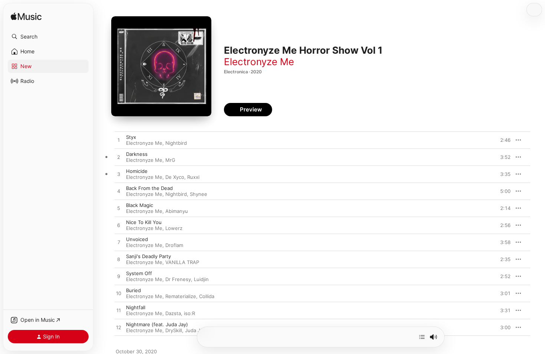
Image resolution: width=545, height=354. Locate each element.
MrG (170, 160)
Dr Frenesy (178, 279)
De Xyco (174, 177)
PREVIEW (502, 140)
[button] (48, 36)
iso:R (189, 313)
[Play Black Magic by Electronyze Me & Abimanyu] (118, 208)
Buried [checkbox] (133, 290)
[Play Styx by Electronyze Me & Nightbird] (118, 140)
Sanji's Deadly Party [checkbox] (148, 256)
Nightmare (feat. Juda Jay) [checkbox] (157, 324)
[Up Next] (421, 337)
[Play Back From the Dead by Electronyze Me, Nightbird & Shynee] (118, 191)
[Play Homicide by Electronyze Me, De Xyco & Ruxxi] (118, 174)
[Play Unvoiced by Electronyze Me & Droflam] (118, 242)
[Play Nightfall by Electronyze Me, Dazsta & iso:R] (118, 310)
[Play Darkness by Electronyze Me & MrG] (118, 157)
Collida (206, 296)
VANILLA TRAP (182, 262)
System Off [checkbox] (139, 273)
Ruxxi (193, 177)
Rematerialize (180, 296)
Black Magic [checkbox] (139, 205)
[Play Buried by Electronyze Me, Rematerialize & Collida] (118, 293)
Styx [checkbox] (131, 137)
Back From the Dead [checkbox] (149, 188)
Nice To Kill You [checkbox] (144, 222)
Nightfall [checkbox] (135, 307)
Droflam (174, 245)
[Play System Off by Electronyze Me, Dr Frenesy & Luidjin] (118, 276)
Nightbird (176, 143)
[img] (26, 17)
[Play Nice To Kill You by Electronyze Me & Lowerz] (118, 225)
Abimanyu (176, 211)
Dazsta (173, 313)
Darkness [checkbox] (137, 154)
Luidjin (201, 279)
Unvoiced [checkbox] (137, 239)
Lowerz (173, 228)
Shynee (198, 194)
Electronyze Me (259, 61)
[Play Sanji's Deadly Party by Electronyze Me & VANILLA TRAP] (118, 259)
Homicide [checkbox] (137, 171)
